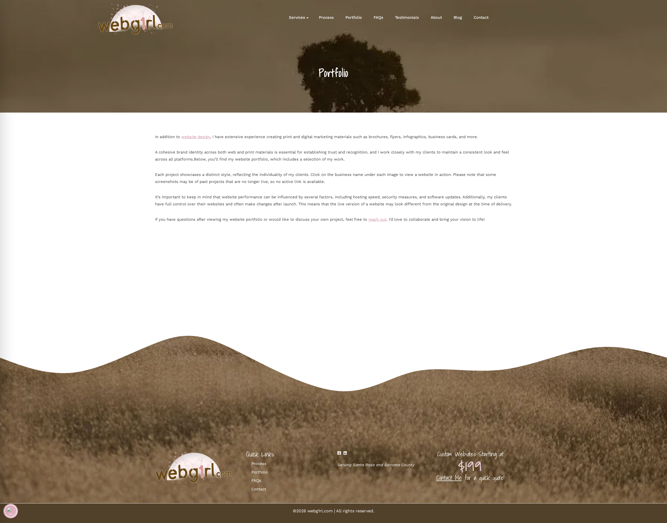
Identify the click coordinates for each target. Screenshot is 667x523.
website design (195, 136)
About (436, 17)
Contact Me (449, 478)
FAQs (378, 17)
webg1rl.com (320, 510)
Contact (481, 17)
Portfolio (353, 17)
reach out (377, 219)
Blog (458, 17)
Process (326, 17)
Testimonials (407, 17)
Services (297, 17)
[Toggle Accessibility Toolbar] (10, 511)
